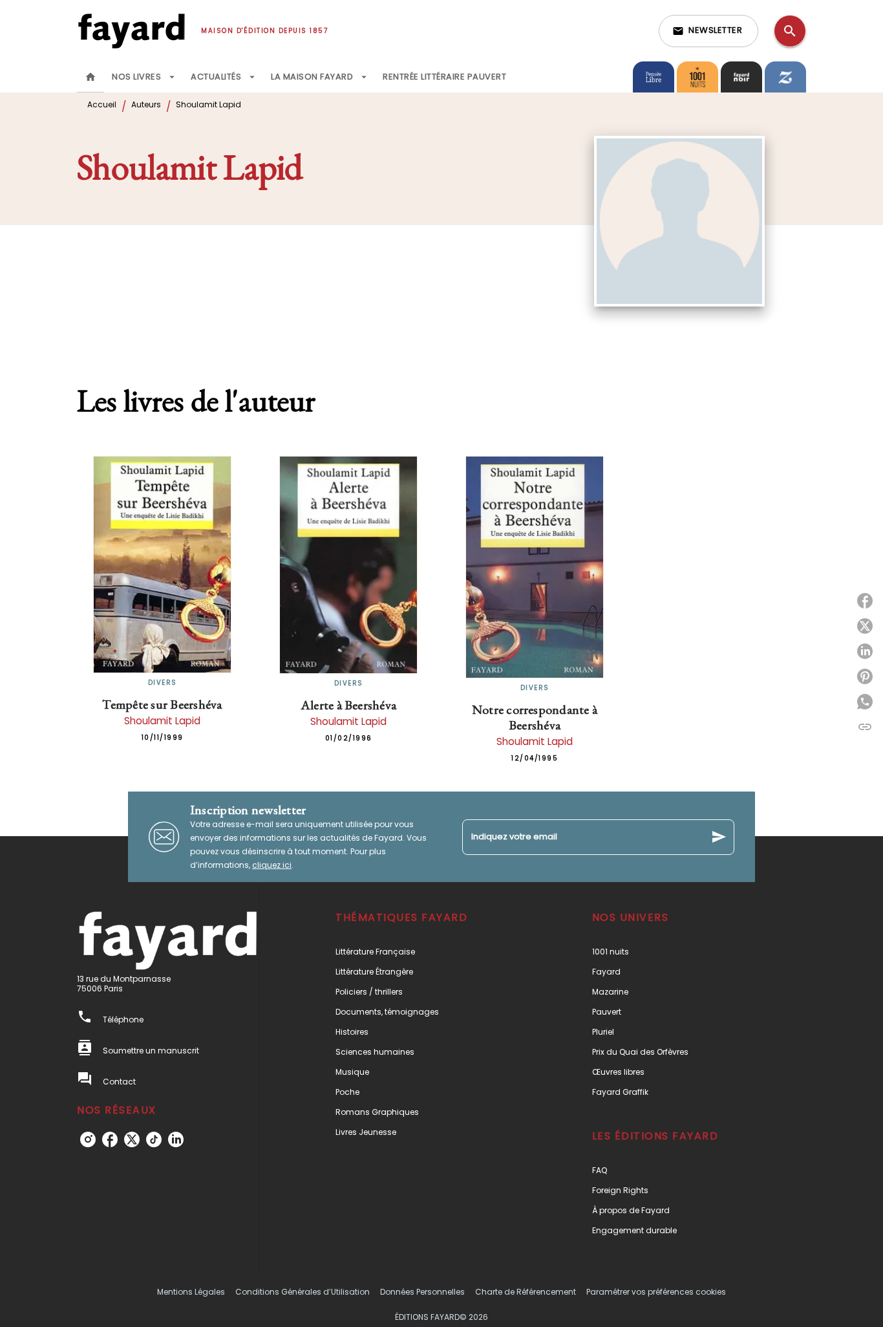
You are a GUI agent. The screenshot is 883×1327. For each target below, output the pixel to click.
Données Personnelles (422, 1291)
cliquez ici (272, 864)
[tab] (90, 76)
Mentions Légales (191, 1291)
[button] (708, 31)
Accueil (101, 104)
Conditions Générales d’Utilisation (302, 1291)
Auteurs (146, 104)
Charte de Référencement (525, 1291)
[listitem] (88, 1139)
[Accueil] (131, 30)
